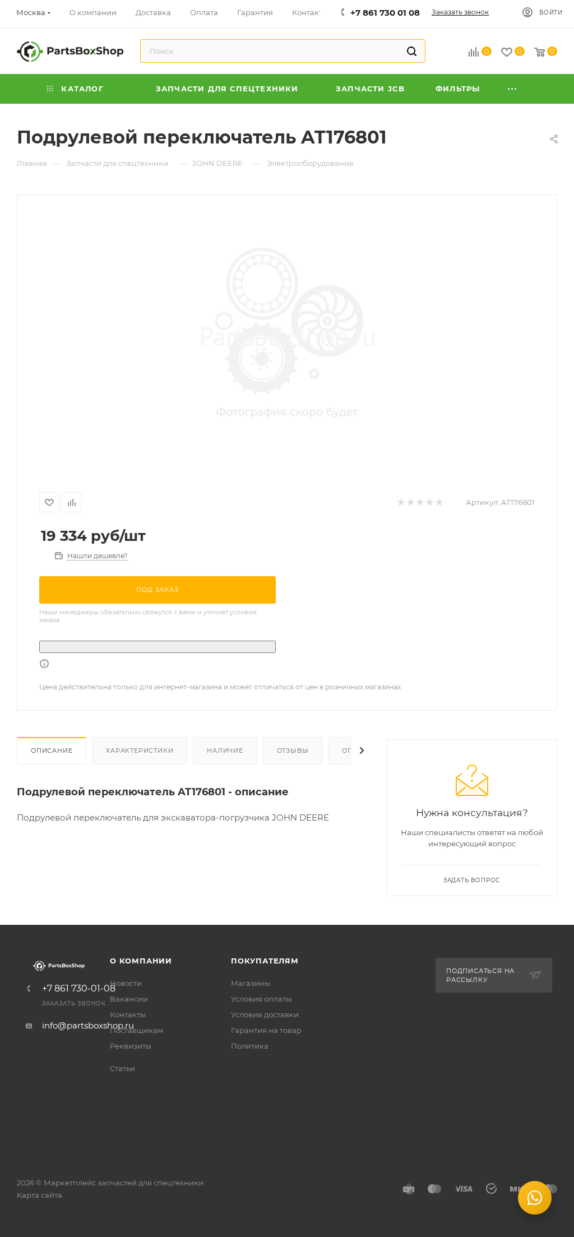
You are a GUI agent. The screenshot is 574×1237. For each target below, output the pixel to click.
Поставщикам (136, 1030)
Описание (51, 750)
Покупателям (265, 960)
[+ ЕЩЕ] (512, 89)
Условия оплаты (261, 998)
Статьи (122, 1068)
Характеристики (139, 750)
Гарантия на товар (266, 1030)
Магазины (250, 983)
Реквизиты (130, 1045)
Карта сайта (39, 1194)
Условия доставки (265, 1014)
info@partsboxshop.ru (88, 1025)
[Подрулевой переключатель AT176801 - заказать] (287, 336)
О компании (141, 960)
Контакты (128, 1014)
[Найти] (411, 51)
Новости (126, 983)
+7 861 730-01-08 (78, 988)
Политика (250, 1045)
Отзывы (293, 750)
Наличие (225, 750)
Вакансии (129, 998)
